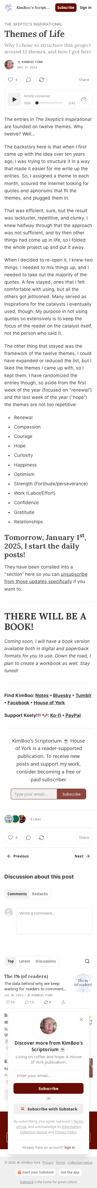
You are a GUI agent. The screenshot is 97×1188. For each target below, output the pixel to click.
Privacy (48, 1162)
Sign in (86, 7)
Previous (21, 856)
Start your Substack (38, 1172)
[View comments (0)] (28, 79)
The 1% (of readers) (26, 976)
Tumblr (83, 695)
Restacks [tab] (40, 893)
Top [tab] (11, 961)
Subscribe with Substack (52, 1109)
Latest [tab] (24, 961)
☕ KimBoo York (30, 62)
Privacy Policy (66, 1132)
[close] (81, 1019)
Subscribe (65, 7)
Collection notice (80, 1162)
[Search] (87, 961)
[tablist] (27, 894)
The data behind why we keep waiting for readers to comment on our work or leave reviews (33, 986)
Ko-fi (55, 715)
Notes (42, 695)
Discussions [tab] (46, 961)
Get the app (70, 1172)
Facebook (18, 702)
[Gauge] (83, 99)
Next (79, 856)
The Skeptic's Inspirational (33, 24)
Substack (26, 1182)
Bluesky (62, 695)
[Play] (14, 99)
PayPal (73, 715)
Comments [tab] (17, 893)
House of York (49, 702)
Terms (60, 1162)
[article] (48, 989)
